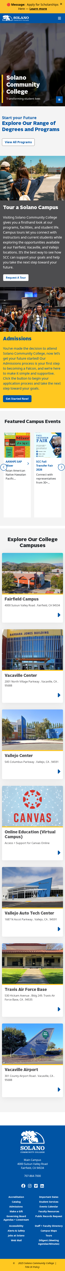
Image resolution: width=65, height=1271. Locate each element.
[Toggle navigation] (59, 18)
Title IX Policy (32, 1267)
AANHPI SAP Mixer (14, 463)
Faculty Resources (48, 1211)
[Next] (61, 467)
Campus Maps (49, 1230)
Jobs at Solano (16, 1235)
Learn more (38, 9)
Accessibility (16, 1225)
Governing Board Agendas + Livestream (16, 1218)
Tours (49, 1235)
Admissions (16, 1206)
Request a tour (16, 277)
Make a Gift (16, 1211)
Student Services (48, 1201)
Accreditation (16, 1196)
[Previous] (3, 467)
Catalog (16, 1201)
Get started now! (17, 399)
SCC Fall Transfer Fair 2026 (44, 465)
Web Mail (16, 1240)
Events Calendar (49, 1206)
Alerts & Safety (16, 1230)
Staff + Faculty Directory (49, 1225)
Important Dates (48, 1196)
